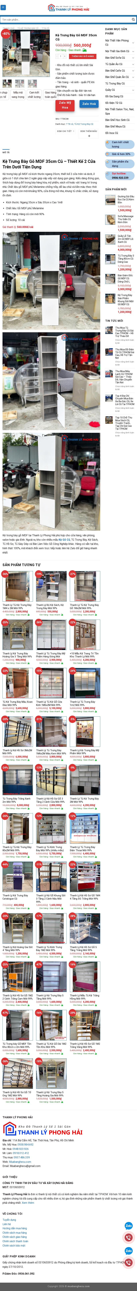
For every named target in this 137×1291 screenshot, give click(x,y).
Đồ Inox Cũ (111, 133)
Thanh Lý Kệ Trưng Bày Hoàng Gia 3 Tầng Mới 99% (17, 655)
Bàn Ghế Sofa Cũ (115, 57)
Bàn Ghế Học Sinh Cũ (117, 120)
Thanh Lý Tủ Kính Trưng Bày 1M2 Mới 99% (49, 949)
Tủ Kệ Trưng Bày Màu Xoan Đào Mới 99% (18, 704)
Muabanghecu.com (20, 1161)
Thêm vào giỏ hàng (83, 56)
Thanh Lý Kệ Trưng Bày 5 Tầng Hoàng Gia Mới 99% (49, 1094)
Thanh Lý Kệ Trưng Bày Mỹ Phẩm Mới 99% (84, 752)
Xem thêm (28, 1202)
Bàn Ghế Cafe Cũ (115, 70)
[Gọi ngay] (128, 1237)
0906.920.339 (120, 177)
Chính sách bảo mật (14, 1245)
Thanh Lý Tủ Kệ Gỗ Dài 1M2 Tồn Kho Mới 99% (51, 1045)
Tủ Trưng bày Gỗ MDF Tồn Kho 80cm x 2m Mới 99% (17, 1045)
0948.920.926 (21, 1149)
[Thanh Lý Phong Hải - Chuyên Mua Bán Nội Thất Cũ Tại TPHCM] (68, 7)
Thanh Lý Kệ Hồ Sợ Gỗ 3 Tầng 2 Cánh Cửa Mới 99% (50, 800)
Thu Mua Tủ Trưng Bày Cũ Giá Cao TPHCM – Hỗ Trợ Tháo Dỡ (124, 331)
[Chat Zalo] (128, 1225)
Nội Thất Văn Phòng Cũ (117, 42)
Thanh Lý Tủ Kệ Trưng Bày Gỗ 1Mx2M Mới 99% (84, 607)
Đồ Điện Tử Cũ (113, 103)
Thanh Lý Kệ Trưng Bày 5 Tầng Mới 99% (49, 997)
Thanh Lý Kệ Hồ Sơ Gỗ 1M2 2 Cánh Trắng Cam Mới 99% (18, 997)
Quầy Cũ (110, 89)
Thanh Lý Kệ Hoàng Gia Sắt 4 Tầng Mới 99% (18, 949)
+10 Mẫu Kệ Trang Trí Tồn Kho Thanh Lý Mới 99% (84, 655)
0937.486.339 (22, 1157)
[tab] (6, 152)
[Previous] (8, 53)
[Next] (45, 53)
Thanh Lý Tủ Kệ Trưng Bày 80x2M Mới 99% (17, 849)
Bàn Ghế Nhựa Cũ (115, 126)
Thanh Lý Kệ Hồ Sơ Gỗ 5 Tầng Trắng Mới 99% (83, 949)
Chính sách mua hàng (15, 1232)
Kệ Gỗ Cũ (64, 539)
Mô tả (6, 152)
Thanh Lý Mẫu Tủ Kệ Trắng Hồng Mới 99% (84, 997)
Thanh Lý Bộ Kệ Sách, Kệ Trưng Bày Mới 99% (50, 607)
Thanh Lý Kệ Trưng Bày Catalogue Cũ (15, 897)
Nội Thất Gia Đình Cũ (117, 51)
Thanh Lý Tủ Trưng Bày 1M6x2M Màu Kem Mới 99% (51, 752)
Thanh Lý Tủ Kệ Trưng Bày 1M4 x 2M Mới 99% (17, 607)
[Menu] (3, 7)
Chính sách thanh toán (15, 1241)
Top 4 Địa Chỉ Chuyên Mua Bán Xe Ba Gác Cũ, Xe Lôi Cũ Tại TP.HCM (124, 400)
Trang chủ (8, 28)
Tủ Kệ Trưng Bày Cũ (27, 28)
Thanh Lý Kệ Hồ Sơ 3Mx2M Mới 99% (17, 752)
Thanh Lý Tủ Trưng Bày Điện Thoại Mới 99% (82, 849)
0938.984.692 (26, 1144)
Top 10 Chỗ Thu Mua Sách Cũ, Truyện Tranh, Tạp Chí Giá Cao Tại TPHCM (123, 423)
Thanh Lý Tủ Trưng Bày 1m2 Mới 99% (82, 704)
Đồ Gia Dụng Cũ (114, 96)
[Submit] (133, 20)
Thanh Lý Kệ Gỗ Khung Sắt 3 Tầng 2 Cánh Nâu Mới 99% (50, 898)
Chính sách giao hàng (15, 1236)
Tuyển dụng (9, 1219)
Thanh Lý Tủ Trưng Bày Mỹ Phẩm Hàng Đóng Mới (50, 655)
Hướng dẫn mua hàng (15, 1228)
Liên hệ (7, 1224)
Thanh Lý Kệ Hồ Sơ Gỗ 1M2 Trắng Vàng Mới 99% (85, 1045)
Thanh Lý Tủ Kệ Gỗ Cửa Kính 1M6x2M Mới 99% (49, 704)
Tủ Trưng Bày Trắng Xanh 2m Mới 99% (16, 800)
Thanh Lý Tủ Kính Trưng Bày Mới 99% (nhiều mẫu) (50, 849)
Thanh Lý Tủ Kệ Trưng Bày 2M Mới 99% (84, 800)
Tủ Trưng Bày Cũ (115, 83)
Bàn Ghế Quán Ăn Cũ (117, 77)
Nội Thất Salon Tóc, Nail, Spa (119, 111)
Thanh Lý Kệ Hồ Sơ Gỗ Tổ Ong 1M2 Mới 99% (17, 1094)
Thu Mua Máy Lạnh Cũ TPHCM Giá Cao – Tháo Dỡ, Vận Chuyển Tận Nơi (123, 377)
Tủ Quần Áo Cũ (113, 64)
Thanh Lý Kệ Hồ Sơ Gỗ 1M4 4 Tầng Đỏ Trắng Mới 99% (85, 897)
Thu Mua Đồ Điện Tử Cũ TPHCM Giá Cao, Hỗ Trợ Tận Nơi (124, 353)
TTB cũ (45, 28)
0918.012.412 (21, 1153)
